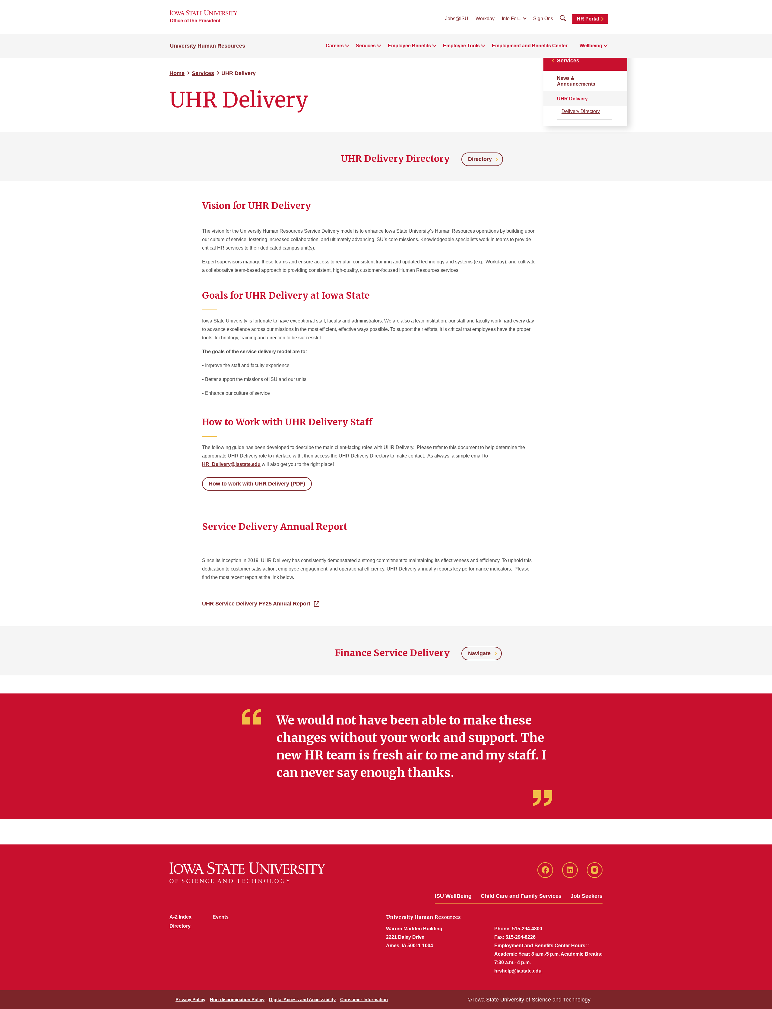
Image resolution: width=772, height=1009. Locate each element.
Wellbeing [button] (591, 45)
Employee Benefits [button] (409, 45)
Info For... (511, 18)
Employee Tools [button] (461, 45)
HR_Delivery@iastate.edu (231, 464)
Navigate (479, 653)
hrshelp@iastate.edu (518, 970)
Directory (480, 159)
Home (177, 73)
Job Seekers (587, 896)
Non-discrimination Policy (237, 999)
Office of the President (195, 20)
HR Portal (588, 18)
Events (221, 916)
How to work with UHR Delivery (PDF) (257, 484)
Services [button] (366, 45)
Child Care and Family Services (521, 896)
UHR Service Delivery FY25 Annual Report (256, 604)
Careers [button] (335, 45)
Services (203, 73)
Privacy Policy (190, 999)
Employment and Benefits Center (530, 45)
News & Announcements (576, 81)
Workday (485, 18)
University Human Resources (207, 46)
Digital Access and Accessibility (302, 999)
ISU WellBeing (453, 896)
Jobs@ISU (456, 18)
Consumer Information (364, 999)
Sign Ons (543, 18)
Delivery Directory (581, 111)
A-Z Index (180, 916)
